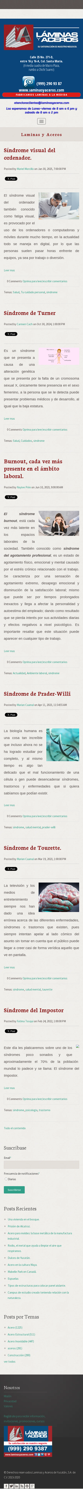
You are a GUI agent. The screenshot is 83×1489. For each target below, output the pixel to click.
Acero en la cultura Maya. (22, 1265)
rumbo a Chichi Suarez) (41, 69)
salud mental (33, 827)
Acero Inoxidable (21, 1341)
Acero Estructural (21, 1334)
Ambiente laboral (37, 673)
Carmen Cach (25, 324)
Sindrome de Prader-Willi (37, 693)
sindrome (52, 292)
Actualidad (19, 673)
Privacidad (10, 1401)
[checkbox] (41, 1180)
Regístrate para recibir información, (24, 1418)
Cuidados (26, 441)
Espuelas (13, 1278)
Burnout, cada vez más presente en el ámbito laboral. (33, 468)
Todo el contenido (15, 1128)
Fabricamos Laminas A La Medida (41, 94)
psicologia (31, 1110)
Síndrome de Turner (29, 313)
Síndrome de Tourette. (32, 847)
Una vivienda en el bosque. (24, 1219)
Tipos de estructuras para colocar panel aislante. (37, 1285)
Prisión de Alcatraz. (19, 1226)
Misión (7, 1396)
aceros (15, 1348)
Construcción (19, 1355)
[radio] (41, 1180)
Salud (16, 292)
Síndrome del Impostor (34, 1010)
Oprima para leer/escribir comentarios (45, 281)
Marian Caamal (25, 705)
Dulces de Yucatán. (19, 1258)
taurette (47, 989)
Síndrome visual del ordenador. (29, 153)
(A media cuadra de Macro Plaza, (41, 65)
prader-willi (48, 827)
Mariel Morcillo (25, 169)
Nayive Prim (24, 487)
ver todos (9, 1361)
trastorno (44, 1110)
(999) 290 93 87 (49, 83)
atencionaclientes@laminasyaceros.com (41, 102)
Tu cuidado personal (33, 292)
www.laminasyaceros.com (41, 90)
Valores (8, 1406)
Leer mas (9, 270)
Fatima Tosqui (25, 1021)
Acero (15, 1327)
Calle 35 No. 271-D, (41, 57)
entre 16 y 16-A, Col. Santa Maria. (41, 61)
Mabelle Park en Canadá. (22, 1272)
